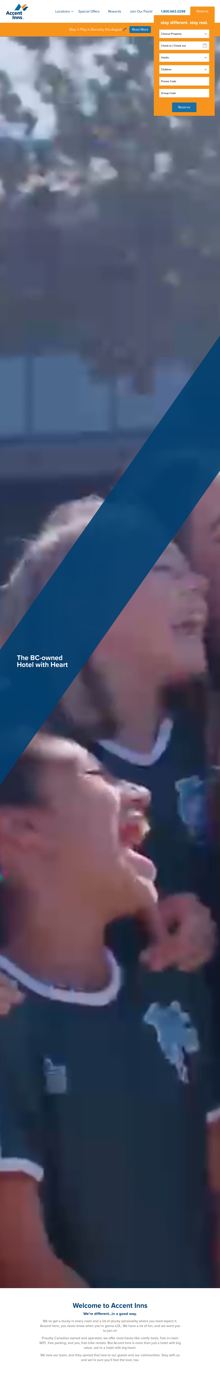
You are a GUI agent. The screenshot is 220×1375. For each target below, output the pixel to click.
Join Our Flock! (141, 11)
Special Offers (89, 11)
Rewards (114, 11)
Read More (140, 30)
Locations (62, 11)
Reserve (202, 11)
